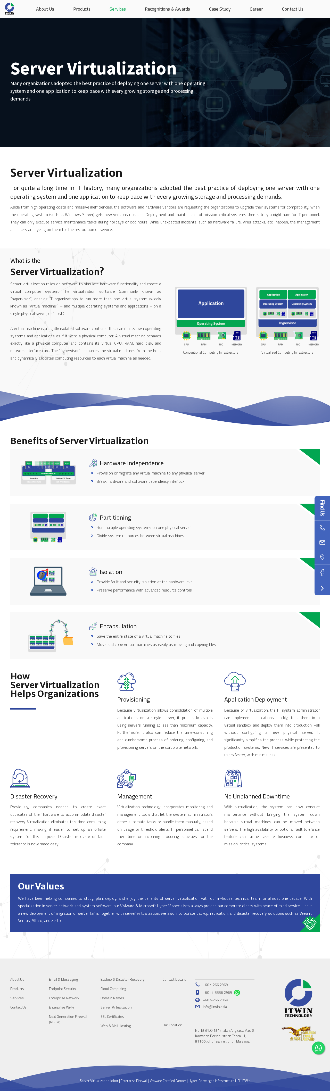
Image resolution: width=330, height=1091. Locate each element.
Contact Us (292, 8)
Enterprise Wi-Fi (61, 1007)
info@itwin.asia (215, 1006)
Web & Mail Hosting (116, 1025)
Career (256, 8)
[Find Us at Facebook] (322, 573)
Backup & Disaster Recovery (123, 979)
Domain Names (112, 998)
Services (17, 998)
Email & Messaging (63, 979)
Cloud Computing (113, 988)
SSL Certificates (112, 1016)
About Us (17, 979)
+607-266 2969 (215, 984)
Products (81, 8)
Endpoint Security (62, 988)
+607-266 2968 (215, 1000)
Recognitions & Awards (167, 8)
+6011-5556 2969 (218, 992)
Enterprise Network (64, 998)
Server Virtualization (116, 1007)
